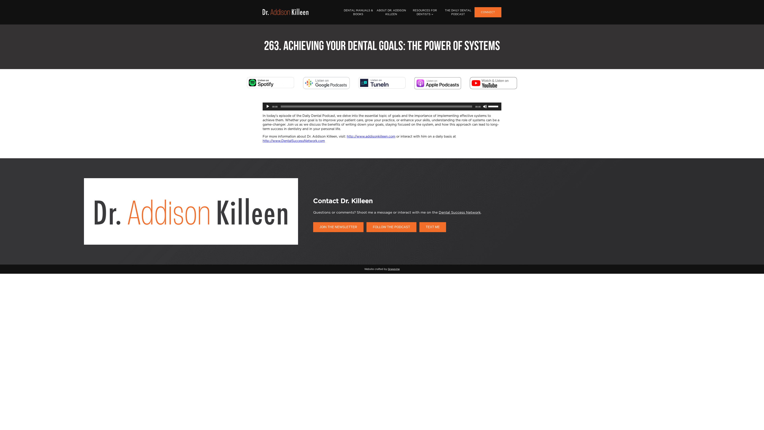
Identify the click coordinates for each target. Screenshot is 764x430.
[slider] (493, 106)
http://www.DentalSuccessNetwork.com (294, 141)
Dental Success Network (460, 212)
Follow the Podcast (391, 227)
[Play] (268, 106)
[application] (382, 106)
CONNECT (488, 12)
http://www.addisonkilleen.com (371, 136)
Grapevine (394, 269)
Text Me (433, 227)
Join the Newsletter (338, 227)
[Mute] (485, 106)
